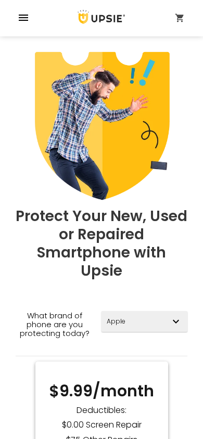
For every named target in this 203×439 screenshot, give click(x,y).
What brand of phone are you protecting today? (55, 324)
